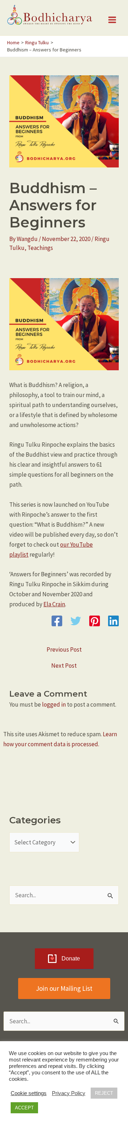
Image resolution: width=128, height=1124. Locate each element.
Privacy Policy (68, 1093)
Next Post (64, 666)
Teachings (40, 248)
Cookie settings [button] (29, 1093)
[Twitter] (75, 621)
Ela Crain (54, 604)
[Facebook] (57, 621)
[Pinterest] (94, 621)
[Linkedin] (113, 621)
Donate (71, 958)
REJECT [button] (104, 1093)
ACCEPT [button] (24, 1107)
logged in (54, 704)
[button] (64, 988)
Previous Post (64, 650)
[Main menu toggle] (112, 20)
